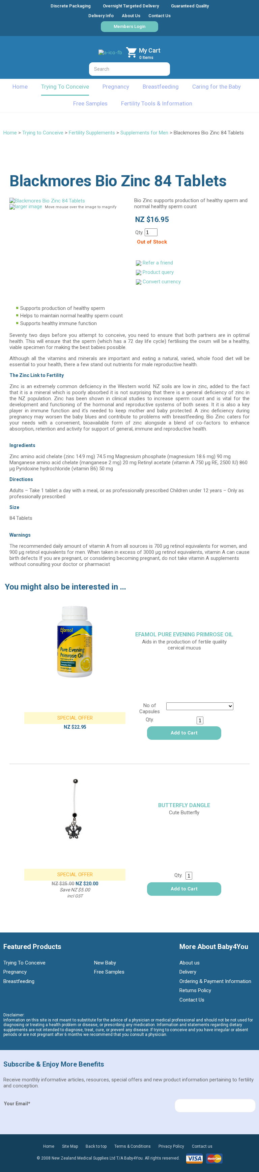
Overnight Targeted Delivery (131, 5)
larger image (28, 206)
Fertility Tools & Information (156, 103)
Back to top (96, 1146)
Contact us (202, 1146)
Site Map (70, 1146)
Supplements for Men (144, 133)
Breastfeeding (161, 86)
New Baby (105, 963)
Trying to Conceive (42, 133)
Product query (158, 272)
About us (189, 963)
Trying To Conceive (65, 86)
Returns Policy (195, 990)
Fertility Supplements (92, 133)
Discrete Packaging (71, 5)
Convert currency (162, 282)
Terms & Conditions (132, 1146)
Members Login (129, 26)
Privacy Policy (171, 1146)
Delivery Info (101, 15)
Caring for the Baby (216, 86)
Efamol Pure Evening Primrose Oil (184, 634)
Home (20, 86)
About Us (131, 15)
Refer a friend (158, 263)
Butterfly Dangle (184, 805)
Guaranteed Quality (190, 5)
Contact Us (159, 15)
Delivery (187, 972)
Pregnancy (116, 86)
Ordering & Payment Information (215, 981)
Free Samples (90, 103)
